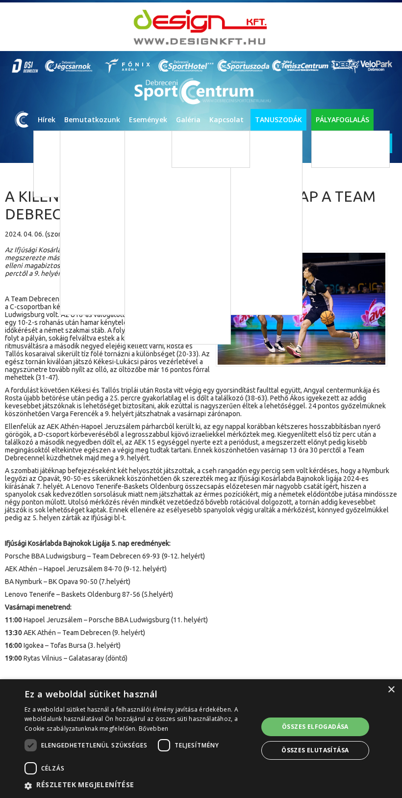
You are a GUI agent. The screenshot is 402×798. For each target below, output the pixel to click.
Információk (232, 347)
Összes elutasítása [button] (315, 750)
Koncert (152, 215)
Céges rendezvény (166, 318)
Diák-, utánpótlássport (173, 171)
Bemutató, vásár (164, 289)
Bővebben (153, 728)
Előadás (151, 230)
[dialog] (201, 738)
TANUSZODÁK (278, 119)
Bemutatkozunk (92, 119)
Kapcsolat (226, 119)
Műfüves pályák (342, 141)
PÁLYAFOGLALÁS (342, 119)
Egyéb (149, 259)
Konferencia (158, 303)
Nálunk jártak (306, 243)
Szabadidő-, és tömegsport (179, 186)
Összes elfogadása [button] (315, 726)
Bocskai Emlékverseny (164, 333)
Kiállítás (152, 244)
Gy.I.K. (223, 391)
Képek (189, 141)
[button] (138, 785)
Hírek (46, 119)
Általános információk (318, 214)
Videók (190, 156)
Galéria (188, 119)
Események (148, 119)
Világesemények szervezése (326, 229)
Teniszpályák (339, 156)
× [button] (391, 689)
